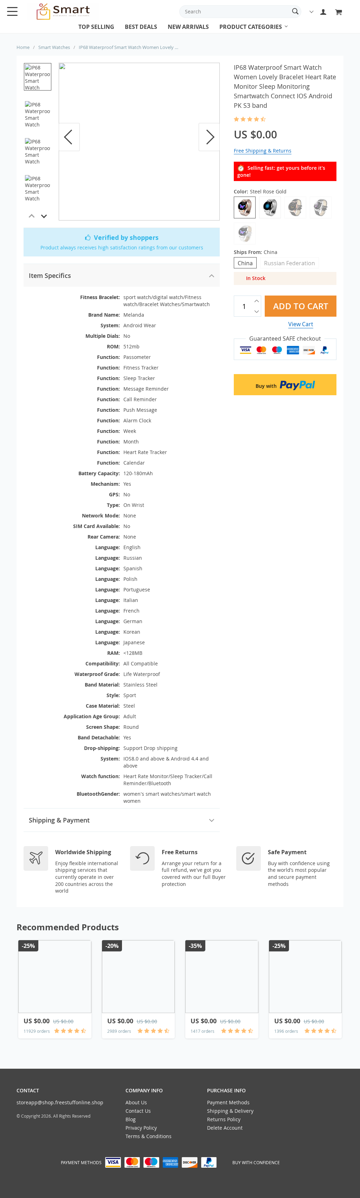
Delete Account (225, 1127)
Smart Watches (54, 47)
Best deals (141, 27)
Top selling (96, 27)
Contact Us (138, 1110)
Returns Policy (223, 1119)
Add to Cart (300, 306)
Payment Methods (228, 1102)
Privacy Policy (141, 1127)
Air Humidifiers (239, 33)
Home (23, 47)
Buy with (267, 386)
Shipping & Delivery (230, 1110)
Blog (131, 1119)
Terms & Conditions (149, 1136)
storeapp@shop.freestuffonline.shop (60, 1102)
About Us (136, 1102)
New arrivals (188, 27)
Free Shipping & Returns (262, 150)
